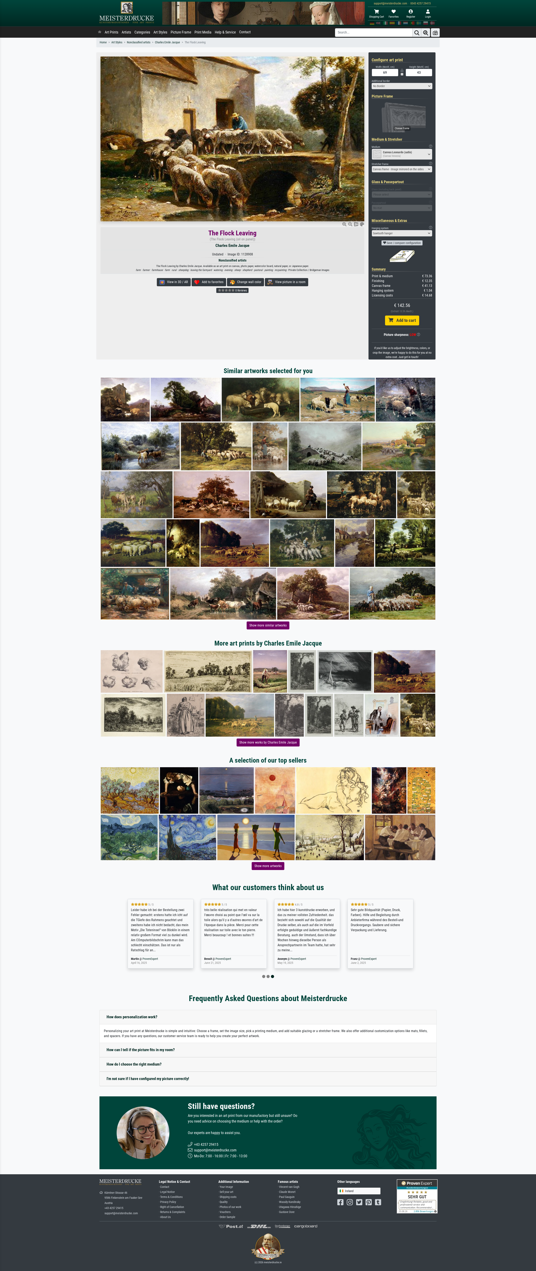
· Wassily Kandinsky (289, 1202)
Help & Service (225, 32)
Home (103, 42)
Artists (126, 32)
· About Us (165, 1217)
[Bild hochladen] (435, 32)
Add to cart (404, 320)
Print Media (203, 32)
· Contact (164, 1187)
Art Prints (111, 32)
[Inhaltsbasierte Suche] (425, 32)
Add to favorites (211, 282)
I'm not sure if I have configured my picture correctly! (148, 1078)
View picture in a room (289, 282)
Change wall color (248, 282)
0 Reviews (241, 290)
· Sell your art (225, 1192)
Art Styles (160, 32)
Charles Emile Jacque (167, 42)
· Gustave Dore (286, 1212)
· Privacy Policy (167, 1202)
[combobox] (402, 86)
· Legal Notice (167, 1192)
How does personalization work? (132, 1016)
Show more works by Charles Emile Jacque (268, 742)
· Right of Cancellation (171, 1207)
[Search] (416, 32)
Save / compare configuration (403, 243)
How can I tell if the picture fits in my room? (141, 1049)
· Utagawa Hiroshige (289, 1207)
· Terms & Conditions (171, 1197)
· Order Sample (226, 1217)
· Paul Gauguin (286, 1197)
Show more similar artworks (268, 625)
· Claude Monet (286, 1192)
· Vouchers (224, 1212)
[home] (99, 32)
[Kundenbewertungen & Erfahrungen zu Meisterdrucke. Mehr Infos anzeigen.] (417, 1196)
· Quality (223, 1202)
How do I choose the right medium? (134, 1064)
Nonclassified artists (138, 42)
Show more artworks (268, 866)
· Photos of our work (229, 1207)
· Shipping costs (227, 1197)
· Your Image (225, 1187)
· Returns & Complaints (172, 1212)
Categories (142, 32)
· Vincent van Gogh (288, 1187)
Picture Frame (181, 32)
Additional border (381, 80)
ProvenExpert (148, 959)
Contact (245, 32)
